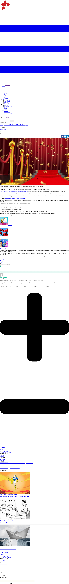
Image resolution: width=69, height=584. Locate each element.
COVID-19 (2, 129)
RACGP (5, 93)
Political (3, 91)
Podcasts (5, 89)
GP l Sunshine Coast (3, 564)
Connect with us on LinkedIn (15, 468)
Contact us (6, 115)
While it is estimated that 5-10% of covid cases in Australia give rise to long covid (14, 191)
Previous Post (2, 259)
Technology (14, 520)
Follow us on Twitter (12, 463)
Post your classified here (4, 462)
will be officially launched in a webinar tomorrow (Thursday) (14, 198)
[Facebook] (62, 136)
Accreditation (2, 494)
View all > (2, 449)
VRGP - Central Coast (4, 451)
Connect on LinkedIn (29, 463)
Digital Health (2, 520)
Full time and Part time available (5, 452)
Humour (3, 99)
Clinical (3, 86)
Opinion (3, 96)
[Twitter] (65, 136)
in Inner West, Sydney (4, 456)
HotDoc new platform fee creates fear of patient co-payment (13, 522)
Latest (5, 87)
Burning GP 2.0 (7, 105)
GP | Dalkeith (2, 459)
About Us (6, 111)
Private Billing (2, 460)
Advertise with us (7, 112)
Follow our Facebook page (20, 463)
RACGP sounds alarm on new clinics (8, 549)
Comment (6, 98)
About (3, 110)
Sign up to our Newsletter (4, 463)
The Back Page (7, 100)
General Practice (11, 494)
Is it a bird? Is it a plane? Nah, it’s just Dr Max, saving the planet (14, 496)
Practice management (8, 520)
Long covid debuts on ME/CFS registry (14, 125)
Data (5, 129)
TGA (5, 94)
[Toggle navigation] (1, 14)
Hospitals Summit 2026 (8, 106)
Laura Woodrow (3, 134)
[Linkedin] (67, 136)
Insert (11, 583)
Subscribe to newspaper (8, 113)
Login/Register (7, 85)
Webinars (5, 90)
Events (3, 104)
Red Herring (6, 103)
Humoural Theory (7, 102)
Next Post (1, 260)
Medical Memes (7, 101)
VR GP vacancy (3, 455)
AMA (5, 95)
